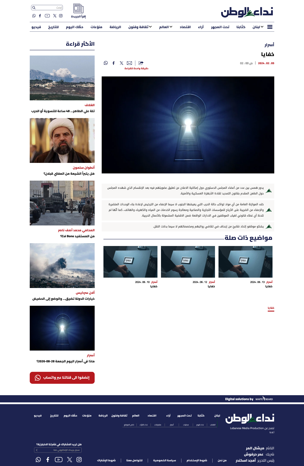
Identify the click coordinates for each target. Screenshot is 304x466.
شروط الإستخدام (197, 460)
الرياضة (115, 27)
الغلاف (213, 424)
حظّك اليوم (74, 27)
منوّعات (96, 27)
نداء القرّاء (144, 424)
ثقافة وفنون (138, 27)
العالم (164, 27)
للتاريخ (53, 27)
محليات (186, 424)
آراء (201, 27)
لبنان (256, 27)
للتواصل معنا (134, 460)
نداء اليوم (200, 424)
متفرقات (157, 424)
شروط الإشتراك (106, 460)
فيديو (36, 27)
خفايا (271, 308)
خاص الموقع (129, 424)
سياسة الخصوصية (164, 460)
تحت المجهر (220, 27)
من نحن (222, 460)
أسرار (269, 45)
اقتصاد (185, 27)
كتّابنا (240, 27)
